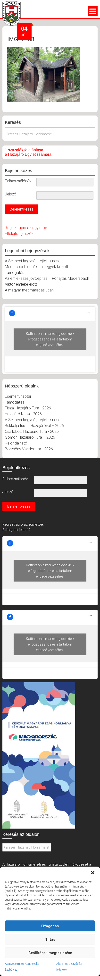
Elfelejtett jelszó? (19, 233)
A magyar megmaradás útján (29, 290)
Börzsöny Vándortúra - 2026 (29, 449)
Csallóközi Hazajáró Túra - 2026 (32, 431)
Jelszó (10, 194)
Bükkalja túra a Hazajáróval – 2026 (34, 425)
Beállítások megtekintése (50, 953)
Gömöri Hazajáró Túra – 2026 (30, 437)
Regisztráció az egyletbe (26, 227)
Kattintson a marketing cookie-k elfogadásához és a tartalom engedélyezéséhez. (50, 339)
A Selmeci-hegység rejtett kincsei (33, 261)
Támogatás (14, 272)
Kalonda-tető (16, 443)
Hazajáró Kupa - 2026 (23, 414)
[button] (92, 872)
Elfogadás (50, 926)
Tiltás (50, 939)
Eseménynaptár (18, 396)
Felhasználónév (18, 181)
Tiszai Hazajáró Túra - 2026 (28, 408)
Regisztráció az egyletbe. (23, 524)
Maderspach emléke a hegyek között (36, 266)
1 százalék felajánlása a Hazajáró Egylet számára (28, 152)
